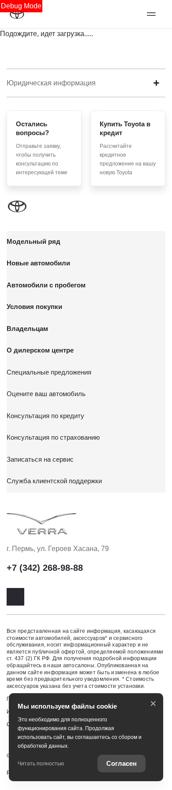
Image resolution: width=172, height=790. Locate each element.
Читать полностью (41, 764)
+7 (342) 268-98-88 (45, 568)
